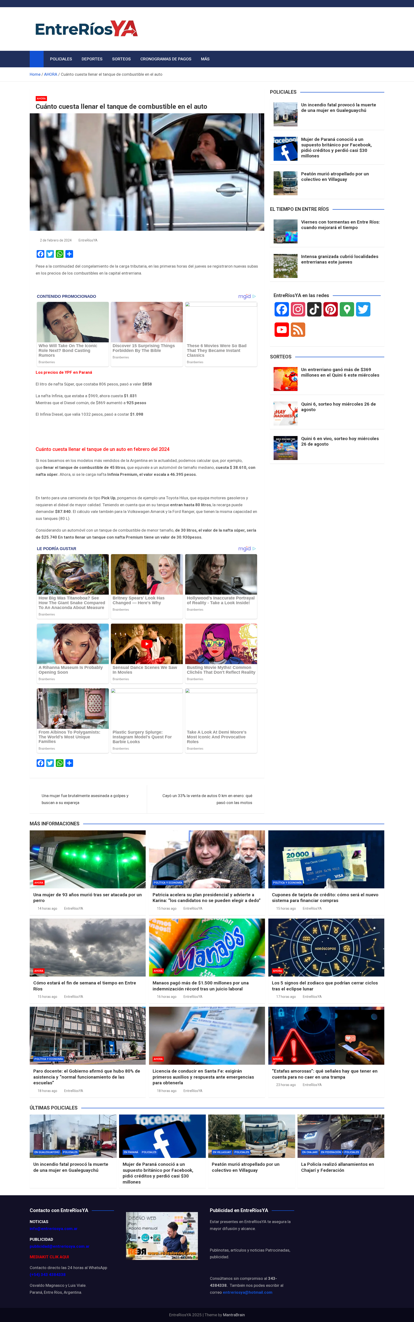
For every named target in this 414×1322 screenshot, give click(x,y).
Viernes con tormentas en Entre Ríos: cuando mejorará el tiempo (340, 224)
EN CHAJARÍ (309, 1152)
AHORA (41, 98)
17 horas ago (286, 997)
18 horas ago (47, 1091)
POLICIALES (61, 59)
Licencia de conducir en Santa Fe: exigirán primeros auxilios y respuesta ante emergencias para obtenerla (203, 1077)
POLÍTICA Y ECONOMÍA (168, 882)
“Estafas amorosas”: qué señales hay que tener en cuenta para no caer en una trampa (325, 1074)
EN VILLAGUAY (222, 1152)
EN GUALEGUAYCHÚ (46, 1152)
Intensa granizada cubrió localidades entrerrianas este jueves (339, 259)
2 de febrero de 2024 (56, 240)
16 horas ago (167, 997)
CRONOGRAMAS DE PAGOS (165, 59)
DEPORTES (92, 59)
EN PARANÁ (131, 1152)
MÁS (205, 59)
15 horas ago (167, 908)
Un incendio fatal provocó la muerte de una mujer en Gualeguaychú (338, 107)
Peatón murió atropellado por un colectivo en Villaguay (335, 176)
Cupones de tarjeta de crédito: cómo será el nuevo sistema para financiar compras (325, 897)
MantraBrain (234, 1314)
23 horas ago (286, 1085)
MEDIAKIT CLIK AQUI (49, 1256)
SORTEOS (121, 59)
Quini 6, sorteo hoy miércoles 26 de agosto (338, 406)
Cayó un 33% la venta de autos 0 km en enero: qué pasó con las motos (207, 799)
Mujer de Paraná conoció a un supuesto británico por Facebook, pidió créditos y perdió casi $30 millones (336, 147)
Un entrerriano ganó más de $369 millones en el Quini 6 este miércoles (340, 372)
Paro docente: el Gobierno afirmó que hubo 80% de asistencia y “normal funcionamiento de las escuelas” (86, 1077)
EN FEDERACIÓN (331, 1152)
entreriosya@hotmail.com (247, 1292)
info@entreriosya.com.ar (54, 1228)
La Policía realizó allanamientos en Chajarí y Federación (337, 1167)
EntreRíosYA (88, 240)
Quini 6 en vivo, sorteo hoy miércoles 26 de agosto (340, 441)
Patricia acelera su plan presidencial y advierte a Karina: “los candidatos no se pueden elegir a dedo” (207, 897)
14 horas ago (47, 908)
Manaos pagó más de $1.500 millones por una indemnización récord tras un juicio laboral (201, 986)
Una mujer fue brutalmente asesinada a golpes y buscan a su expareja (85, 799)
